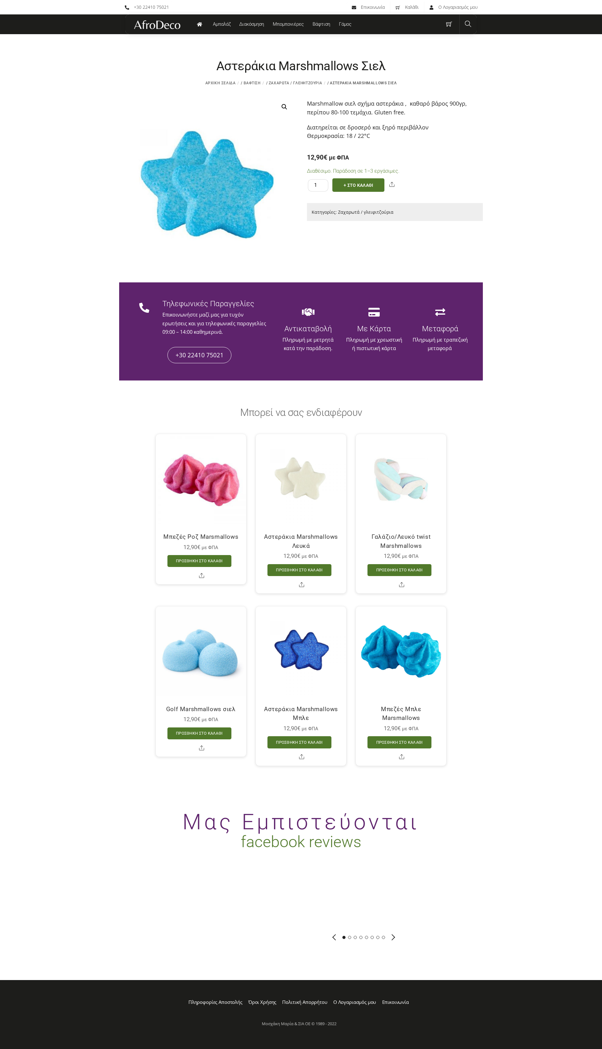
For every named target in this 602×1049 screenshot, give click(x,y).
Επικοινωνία (372, 7)
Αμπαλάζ (222, 24)
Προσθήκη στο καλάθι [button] (199, 561)
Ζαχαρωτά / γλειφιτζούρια (295, 83)
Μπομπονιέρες (288, 24)
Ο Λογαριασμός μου (457, 7)
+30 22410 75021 (151, 7)
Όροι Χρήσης (262, 1002)
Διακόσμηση (251, 24)
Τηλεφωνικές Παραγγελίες (208, 303)
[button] (284, 107)
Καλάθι (411, 7)
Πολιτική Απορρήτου (304, 1002)
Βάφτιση (321, 24)
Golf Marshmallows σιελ (201, 709)
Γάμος (345, 24)
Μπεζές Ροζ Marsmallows (200, 536)
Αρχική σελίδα (220, 83)
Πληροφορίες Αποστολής (215, 1002)
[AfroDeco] (156, 24)
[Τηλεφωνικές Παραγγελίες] (144, 308)
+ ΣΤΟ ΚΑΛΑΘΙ (358, 185)
